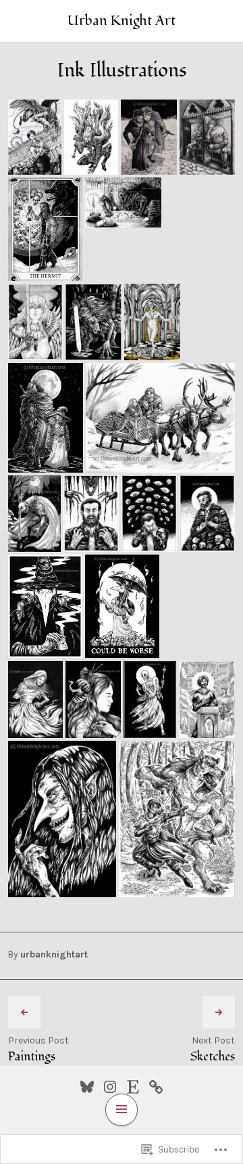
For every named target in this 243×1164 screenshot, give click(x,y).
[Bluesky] (87, 1085)
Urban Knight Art (122, 21)
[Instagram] (110, 1085)
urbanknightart (54, 954)
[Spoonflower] (156, 1085)
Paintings (31, 1056)
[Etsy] (133, 1085)
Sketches (212, 1056)
